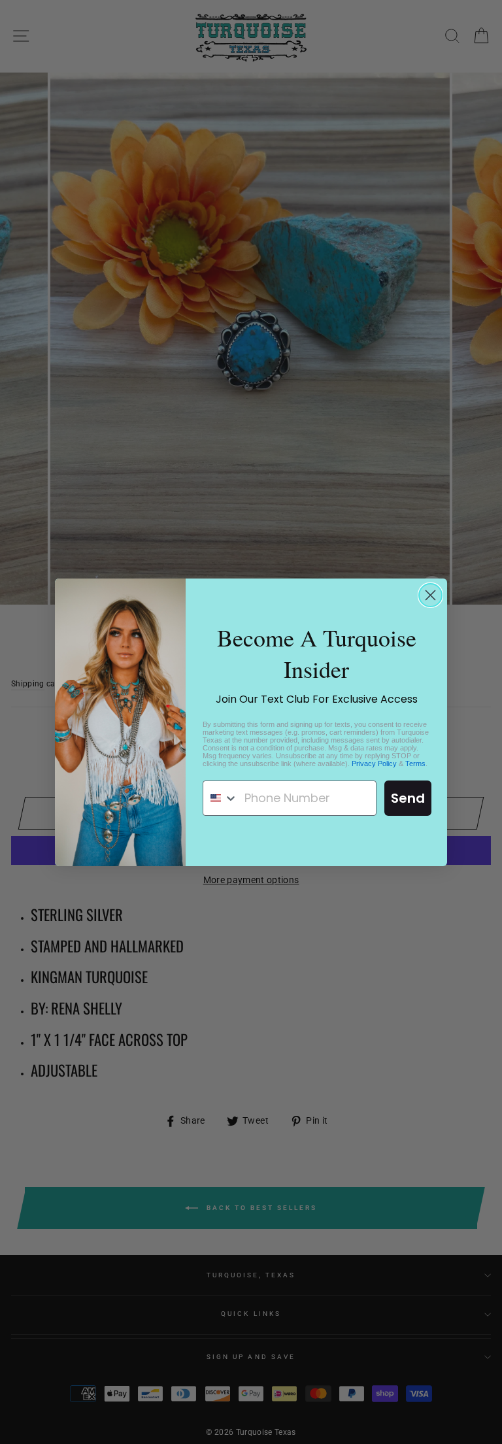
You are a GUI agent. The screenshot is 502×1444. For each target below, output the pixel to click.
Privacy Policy (374, 763)
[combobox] (220, 798)
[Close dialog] (430, 595)
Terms (415, 763)
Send (408, 798)
